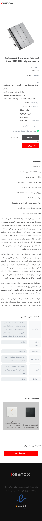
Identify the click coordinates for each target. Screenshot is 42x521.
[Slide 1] (32, 51)
